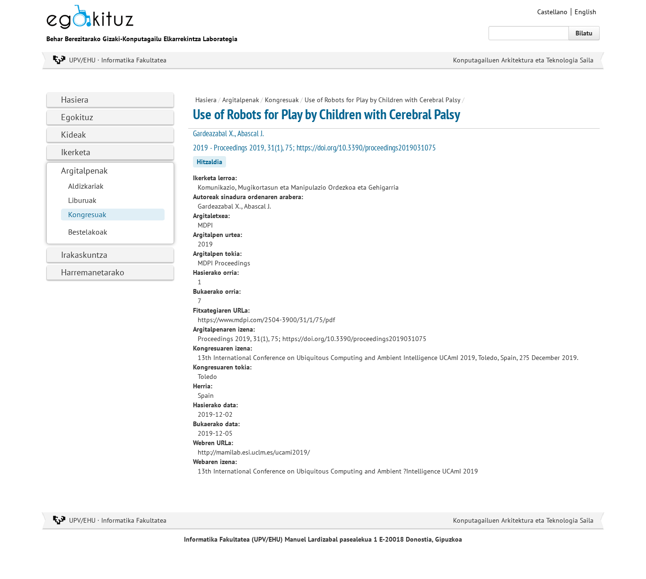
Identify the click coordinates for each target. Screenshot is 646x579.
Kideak (73, 134)
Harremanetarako (92, 272)
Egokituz (77, 117)
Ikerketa (75, 152)
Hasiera (74, 99)
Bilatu (584, 33)
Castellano (552, 12)
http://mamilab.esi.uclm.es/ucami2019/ (254, 452)
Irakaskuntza (84, 254)
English (585, 12)
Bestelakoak (87, 232)
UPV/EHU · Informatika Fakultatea (117, 60)
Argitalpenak (84, 170)
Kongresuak (87, 214)
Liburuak (82, 200)
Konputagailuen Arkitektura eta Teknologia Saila (523, 60)
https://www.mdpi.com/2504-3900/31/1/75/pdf (266, 320)
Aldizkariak (86, 186)
